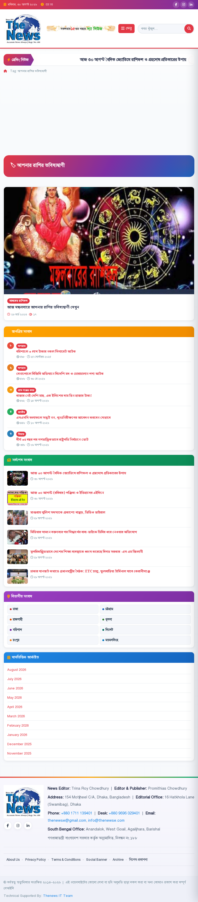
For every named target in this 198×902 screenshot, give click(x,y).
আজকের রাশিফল (18, 300)
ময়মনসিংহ (111, 640)
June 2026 (15, 688)
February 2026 (18, 726)
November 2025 (19, 753)
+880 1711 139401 (76, 813)
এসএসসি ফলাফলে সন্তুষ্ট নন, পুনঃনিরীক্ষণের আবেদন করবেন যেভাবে (63, 418)
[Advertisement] (99, 112)
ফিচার (21, 434)
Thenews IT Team (58, 895)
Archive (118, 860)
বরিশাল (17, 630)
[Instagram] (183, 4)
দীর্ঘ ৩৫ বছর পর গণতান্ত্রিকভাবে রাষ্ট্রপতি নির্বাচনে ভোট (52, 439)
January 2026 (17, 735)
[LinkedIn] (191, 4)
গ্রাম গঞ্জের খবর (26, 390)
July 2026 (14, 679)
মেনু (129, 28)
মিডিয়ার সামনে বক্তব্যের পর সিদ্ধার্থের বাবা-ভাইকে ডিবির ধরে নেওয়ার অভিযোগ (83, 532)
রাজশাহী (17, 619)
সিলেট (109, 630)
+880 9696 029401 (124, 813)
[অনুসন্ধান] (189, 28)
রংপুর (16, 640)
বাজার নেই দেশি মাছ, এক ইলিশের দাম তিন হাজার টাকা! (54, 396)
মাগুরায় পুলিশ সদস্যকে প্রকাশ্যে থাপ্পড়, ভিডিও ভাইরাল (67, 512)
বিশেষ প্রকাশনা (138, 860)
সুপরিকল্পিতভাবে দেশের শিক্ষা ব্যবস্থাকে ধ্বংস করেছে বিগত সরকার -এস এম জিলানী (86, 552)
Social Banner (96, 860)
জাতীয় (21, 412)
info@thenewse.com (106, 820)
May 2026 (14, 698)
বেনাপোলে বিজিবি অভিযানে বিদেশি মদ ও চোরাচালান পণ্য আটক (60, 374)
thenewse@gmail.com (67, 820)
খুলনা (108, 619)
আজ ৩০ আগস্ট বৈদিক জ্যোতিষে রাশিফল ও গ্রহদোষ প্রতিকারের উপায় (111, 59)
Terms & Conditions (65, 860)
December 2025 (19, 744)
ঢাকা (15, 609)
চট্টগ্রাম (109, 609)
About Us (13, 860)
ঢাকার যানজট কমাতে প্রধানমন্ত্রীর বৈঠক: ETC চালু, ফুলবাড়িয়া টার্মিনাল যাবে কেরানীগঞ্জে (90, 571)
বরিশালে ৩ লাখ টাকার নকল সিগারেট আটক (46, 351)
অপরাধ (22, 346)
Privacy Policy (35, 860)
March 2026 (16, 716)
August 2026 (16, 670)
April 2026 (14, 707)
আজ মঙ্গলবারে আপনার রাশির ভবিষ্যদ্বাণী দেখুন (43, 307)
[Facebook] (176, 4)
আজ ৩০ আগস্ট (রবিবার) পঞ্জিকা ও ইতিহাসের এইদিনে (67, 493)
